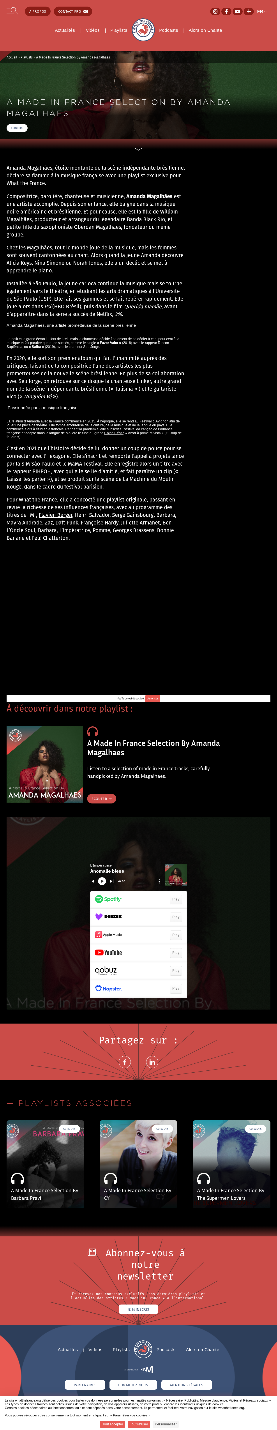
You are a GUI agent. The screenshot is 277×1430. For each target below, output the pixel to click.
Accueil (12, 57)
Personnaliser (165, 1424)
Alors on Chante (205, 30)
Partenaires (85, 1385)
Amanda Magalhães (149, 196)
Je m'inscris (138, 1309)
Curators (17, 128)
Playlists (118, 30)
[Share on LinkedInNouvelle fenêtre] (152, 1067)
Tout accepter (112, 1424)
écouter (99, 798)
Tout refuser (139, 1424)
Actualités (65, 30)
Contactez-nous (133, 1385)
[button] (263, 11)
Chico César (114, 433)
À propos (37, 11)
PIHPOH (41, 471)
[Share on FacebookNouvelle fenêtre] (125, 1067)
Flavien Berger (55, 515)
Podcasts (168, 30)
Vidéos (93, 30)
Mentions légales (186, 1385)
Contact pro (69, 11)
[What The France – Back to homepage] (143, 1357)
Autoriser (152, 698)
